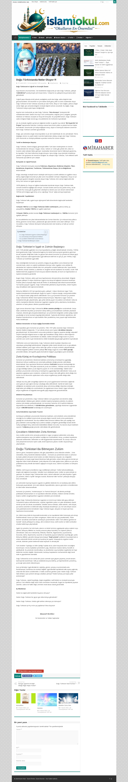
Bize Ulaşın (35, 2)
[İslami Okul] (64, 19)
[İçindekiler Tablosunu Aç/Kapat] (45, 232)
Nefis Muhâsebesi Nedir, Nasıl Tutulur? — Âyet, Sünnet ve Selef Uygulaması (104, 62)
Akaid (42, 37)
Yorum (19, 729)
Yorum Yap (65, 83)
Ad (17, 747)
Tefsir (71, 37)
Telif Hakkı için (53, 2)
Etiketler (108, 46)
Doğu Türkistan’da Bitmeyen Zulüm (28, 241)
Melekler (40, 708)
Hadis (50, 37)
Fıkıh (35, 37)
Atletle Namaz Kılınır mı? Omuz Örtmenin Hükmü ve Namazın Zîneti (103, 72)
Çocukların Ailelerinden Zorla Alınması (32, 239)
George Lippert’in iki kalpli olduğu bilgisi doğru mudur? (27, 683)
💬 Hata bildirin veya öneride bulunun (30, 671)
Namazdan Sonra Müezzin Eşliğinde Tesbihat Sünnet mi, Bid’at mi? (103, 82)
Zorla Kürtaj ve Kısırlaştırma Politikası (32, 237)
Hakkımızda (43, 2)
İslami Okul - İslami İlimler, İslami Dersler (32, 779)
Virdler (80, 37)
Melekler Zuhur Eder (65, 705)
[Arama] (114, 1)
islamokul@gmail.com (99, 162)
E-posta (19, 754)
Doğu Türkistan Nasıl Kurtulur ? (66, 683)
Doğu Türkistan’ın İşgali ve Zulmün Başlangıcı (34, 235)
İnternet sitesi (20, 761)
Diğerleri (89, 37)
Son (85, 46)
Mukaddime (19, 705)
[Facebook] (101, 2)
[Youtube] (103, 2)
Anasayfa (15, 37)
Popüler (92, 46)
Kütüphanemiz (24, 37)
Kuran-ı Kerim (60, 37)
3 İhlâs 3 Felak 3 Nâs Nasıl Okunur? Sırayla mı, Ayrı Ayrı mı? (104, 52)
